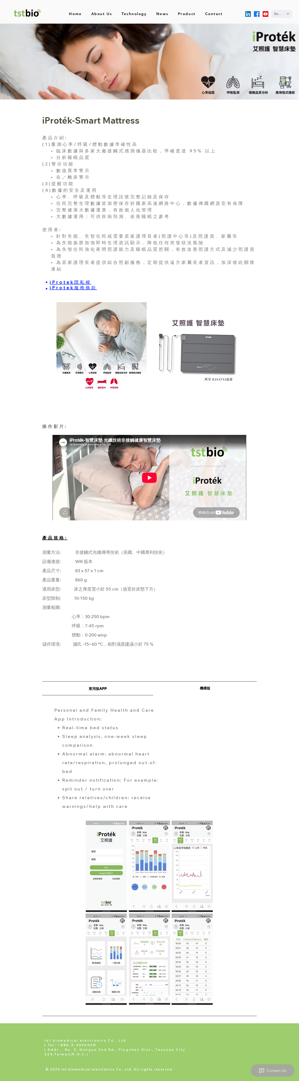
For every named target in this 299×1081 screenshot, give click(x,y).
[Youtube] (265, 14)
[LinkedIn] (248, 14)
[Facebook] (257, 14)
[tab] (97, 688)
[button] (187, 14)
